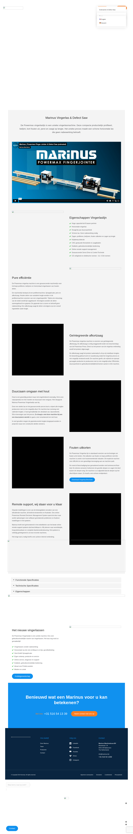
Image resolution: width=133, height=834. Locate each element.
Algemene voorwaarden (87, 774)
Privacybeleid (118, 774)
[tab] (66, 579)
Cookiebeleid (108, 774)
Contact (12, 828)
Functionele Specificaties (27, 580)
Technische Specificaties (27, 586)
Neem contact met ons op (84, 714)
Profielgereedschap (22, 676)
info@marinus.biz (104, 754)
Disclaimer (99, 774)
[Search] (6, 789)
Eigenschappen (22, 591)
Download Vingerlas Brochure (82, 479)
